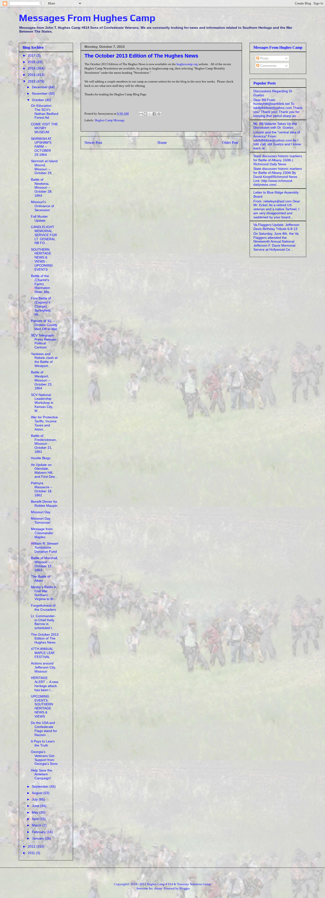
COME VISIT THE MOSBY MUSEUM (44, 128)
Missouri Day (40, 512)
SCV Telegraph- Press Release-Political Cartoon (44, 341)
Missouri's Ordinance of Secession (42, 206)
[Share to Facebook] (154, 114)
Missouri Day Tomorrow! (40, 520)
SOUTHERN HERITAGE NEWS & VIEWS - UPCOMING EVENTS (42, 259)
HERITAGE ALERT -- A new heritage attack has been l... (44, 684)
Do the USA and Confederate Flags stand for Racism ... (44, 729)
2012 (32, 846)
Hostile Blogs (40, 458)
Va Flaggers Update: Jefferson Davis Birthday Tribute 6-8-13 (276, 227)
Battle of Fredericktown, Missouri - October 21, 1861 (44, 444)
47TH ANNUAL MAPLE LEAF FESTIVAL (43, 653)
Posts (263, 58)
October (38, 100)
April (35, 819)
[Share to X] (150, 114)
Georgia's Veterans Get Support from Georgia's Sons (44, 758)
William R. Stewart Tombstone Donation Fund (44, 547)
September (40, 786)
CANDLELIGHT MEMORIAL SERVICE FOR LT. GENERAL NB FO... (44, 235)
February (39, 832)
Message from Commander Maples (42, 533)
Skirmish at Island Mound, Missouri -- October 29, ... (44, 167)
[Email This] (140, 114)
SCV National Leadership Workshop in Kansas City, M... (42, 403)
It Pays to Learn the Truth (43, 743)
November (40, 93)
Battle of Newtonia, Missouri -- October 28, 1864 (41, 187)
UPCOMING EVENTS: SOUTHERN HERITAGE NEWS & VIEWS (42, 706)
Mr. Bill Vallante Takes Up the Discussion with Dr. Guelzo (275, 126)
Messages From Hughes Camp (87, 17)
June (36, 806)
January (38, 838)
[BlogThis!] (145, 114)
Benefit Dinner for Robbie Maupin (44, 504)
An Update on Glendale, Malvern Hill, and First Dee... (44, 470)
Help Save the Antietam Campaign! (41, 774)
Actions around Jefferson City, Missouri (43, 667)
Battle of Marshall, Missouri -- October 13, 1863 (44, 564)
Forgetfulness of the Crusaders (43, 607)
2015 (32, 68)
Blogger (184, 888)
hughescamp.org (187, 64)
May (35, 812)
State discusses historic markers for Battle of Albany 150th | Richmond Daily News (277, 160)
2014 (32, 75)
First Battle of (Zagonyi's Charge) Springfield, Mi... (41, 306)
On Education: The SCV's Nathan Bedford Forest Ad (44, 111)
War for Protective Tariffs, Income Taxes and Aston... (44, 423)
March (37, 825)
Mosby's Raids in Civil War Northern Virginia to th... (43, 593)
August (37, 793)
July (35, 799)
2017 (32, 55)
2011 (32, 853)
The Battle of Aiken (40, 578)
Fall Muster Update (39, 218)
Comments (267, 66)
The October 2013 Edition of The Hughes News (45, 638)
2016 (32, 62)
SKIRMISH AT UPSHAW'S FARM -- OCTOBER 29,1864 (41, 146)
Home (162, 143)
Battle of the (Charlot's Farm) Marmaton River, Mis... (41, 284)
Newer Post (93, 143)
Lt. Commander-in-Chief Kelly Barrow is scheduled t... (43, 622)
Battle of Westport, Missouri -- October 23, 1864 (41, 380)
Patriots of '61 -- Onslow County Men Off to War (44, 325)
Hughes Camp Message (110, 120)
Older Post (230, 143)
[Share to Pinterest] (159, 114)
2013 (32, 81)
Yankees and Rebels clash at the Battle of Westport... (44, 360)
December (40, 87)
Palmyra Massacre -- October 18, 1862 (42, 489)
